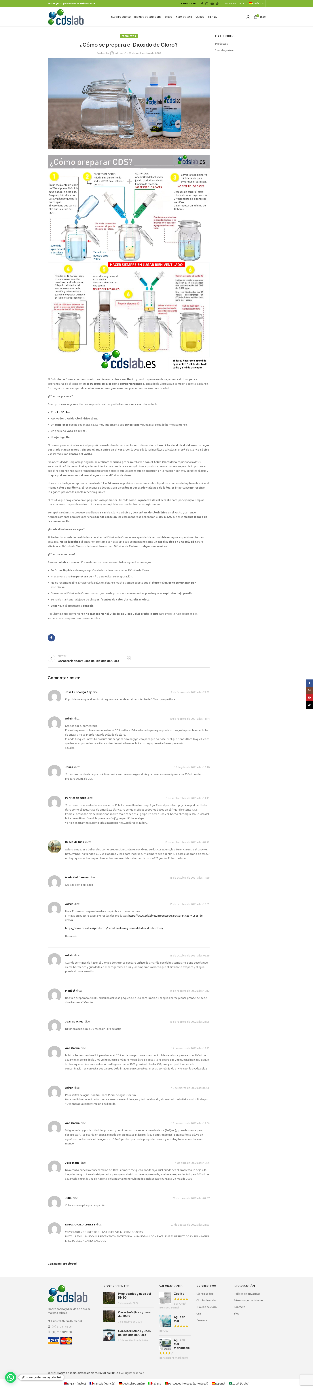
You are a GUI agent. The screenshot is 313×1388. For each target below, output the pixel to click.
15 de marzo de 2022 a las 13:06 (190, 1123)
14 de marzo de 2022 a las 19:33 (190, 1048)
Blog (236, 1313)
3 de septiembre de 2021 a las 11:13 (188, 798)
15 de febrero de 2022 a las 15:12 (190, 990)
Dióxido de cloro (206, 1306)
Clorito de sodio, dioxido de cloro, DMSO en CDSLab (88, 1372)
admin (119, 53)
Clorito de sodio (206, 1300)
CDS (199, 1313)
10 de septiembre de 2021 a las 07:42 (187, 842)
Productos (129, 36)
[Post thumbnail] (109, 1298)
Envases (201, 1320)
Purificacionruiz (75, 797)
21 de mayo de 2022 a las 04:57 (191, 1198)
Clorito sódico (205, 1293)
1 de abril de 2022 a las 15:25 (192, 1162)
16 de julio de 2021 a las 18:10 (192, 767)
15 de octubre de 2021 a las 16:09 (190, 904)
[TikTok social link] (217, 3)
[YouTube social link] (212, 3)
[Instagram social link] (206, 3)
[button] (10, 1377)
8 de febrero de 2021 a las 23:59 (190, 692)
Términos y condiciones (248, 1300)
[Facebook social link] (202, 3)
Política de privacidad (247, 1293)
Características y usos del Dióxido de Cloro (134, 1333)
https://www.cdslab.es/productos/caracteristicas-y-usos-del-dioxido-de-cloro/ (114, 928)
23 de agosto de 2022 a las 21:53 (190, 1224)
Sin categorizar (224, 50)
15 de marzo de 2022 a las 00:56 (190, 1087)
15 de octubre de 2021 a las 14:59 (190, 877)
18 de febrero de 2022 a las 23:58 (190, 1021)
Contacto (239, 1306)
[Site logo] (66, 16)
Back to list (128, 658)
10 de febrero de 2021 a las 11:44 (190, 718)
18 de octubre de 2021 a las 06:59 (190, 955)
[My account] (248, 17)
